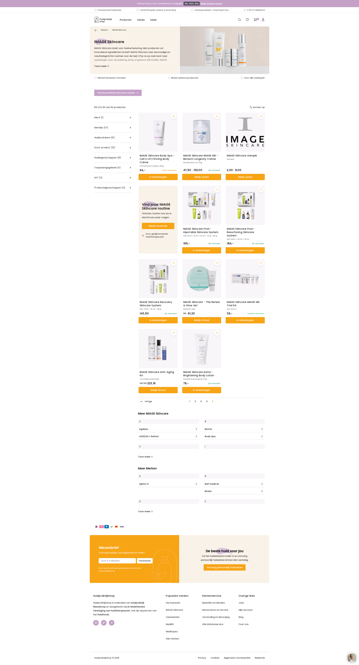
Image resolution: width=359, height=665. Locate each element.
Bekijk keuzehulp (158, 226)
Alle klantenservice (212, 624)
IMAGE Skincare (174, 610)
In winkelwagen (158, 177)
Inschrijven (145, 560)
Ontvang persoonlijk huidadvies (225, 567)
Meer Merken (147, 468)
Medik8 (170, 624)
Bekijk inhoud (201, 320)
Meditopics (172, 631)
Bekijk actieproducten (211, 3)
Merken (104, 30)
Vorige (148, 401)
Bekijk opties (202, 177)
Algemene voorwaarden (237, 657)
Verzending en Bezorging (216, 617)
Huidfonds (103, 614)
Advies (141, 19)
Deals (153, 19)
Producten (126, 19)
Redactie (260, 657)
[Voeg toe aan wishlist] (174, 116)
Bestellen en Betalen (213, 602)
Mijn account (246, 610)
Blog (241, 617)
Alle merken (172, 638)
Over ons (243, 624)
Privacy (202, 657)
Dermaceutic (173, 602)
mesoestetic (173, 617)
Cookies (215, 657)
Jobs (241, 602)
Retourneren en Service (215, 610)
